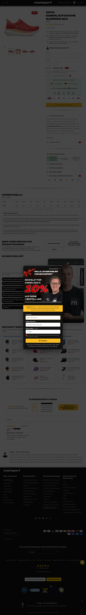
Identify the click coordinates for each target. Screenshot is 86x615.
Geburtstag (29, 328)
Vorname (28, 314)
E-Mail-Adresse (30, 321)
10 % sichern (43, 340)
